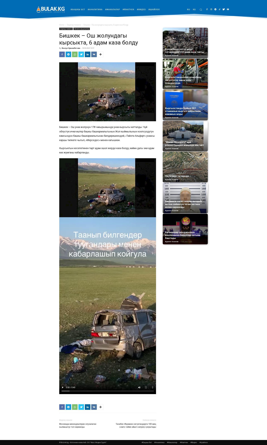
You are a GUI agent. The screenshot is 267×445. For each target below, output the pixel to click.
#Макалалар (172, 442)
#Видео (194, 442)
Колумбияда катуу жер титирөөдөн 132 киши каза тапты (184, 50)
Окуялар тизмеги (74, 25)
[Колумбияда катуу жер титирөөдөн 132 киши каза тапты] (185, 41)
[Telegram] (215, 9)
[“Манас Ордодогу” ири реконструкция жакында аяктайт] (185, 136)
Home (61, 25)
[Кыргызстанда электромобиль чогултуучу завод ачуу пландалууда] (185, 73)
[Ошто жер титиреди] (185, 167)
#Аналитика (159, 442)
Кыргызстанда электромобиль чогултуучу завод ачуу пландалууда (183, 80)
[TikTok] (219, 9)
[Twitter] (223, 9)
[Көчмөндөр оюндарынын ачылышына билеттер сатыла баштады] (185, 229)
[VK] (94, 54)
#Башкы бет (147, 442)
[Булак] (51, 9)
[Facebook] (207, 9)
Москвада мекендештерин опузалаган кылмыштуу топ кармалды (77, 425)
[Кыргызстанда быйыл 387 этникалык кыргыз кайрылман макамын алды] (185, 104)
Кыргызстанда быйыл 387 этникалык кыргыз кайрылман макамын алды (183, 111)
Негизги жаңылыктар (81, 29)
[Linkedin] (87, 54)
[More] (100, 54)
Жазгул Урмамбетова (71, 48)
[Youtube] (227, 9)
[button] (201, 9)
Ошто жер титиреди (177, 176)
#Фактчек (184, 442)
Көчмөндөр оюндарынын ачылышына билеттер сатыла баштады (182, 235)
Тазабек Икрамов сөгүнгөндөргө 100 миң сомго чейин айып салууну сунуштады (136, 425)
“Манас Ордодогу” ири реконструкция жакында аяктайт (184, 143)
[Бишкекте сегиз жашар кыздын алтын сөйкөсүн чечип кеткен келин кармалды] (185, 198)
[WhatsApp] (75, 54)
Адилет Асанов (171, 55)
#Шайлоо (204, 442)
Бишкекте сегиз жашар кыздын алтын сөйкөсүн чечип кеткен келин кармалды (183, 204)
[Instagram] (211, 9)
